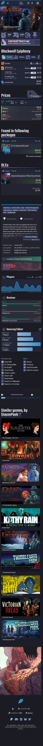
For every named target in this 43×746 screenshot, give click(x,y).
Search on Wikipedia (12, 381)
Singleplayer (11, 212)
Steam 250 (8, 376)
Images (7, 141)
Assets (29, 362)
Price (37, 141)
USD (16, 713)
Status (30, 713)
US (25, 709)
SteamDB (8, 362)
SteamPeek (8, 370)
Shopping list (36, 96)
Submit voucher (32, 370)
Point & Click (15, 208)
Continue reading (30, 237)
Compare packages (34, 156)
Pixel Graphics (32, 210)
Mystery (15, 210)
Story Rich (22, 210)
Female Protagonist (31, 208)
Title (13, 141)
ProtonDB (8, 367)
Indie (22, 208)
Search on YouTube (11, 384)
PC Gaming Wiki (10, 365)
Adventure (6, 208)
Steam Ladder (9, 373)
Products (30, 365)
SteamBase (8, 378)
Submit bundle (32, 367)
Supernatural (7, 210)
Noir (4, 212)
